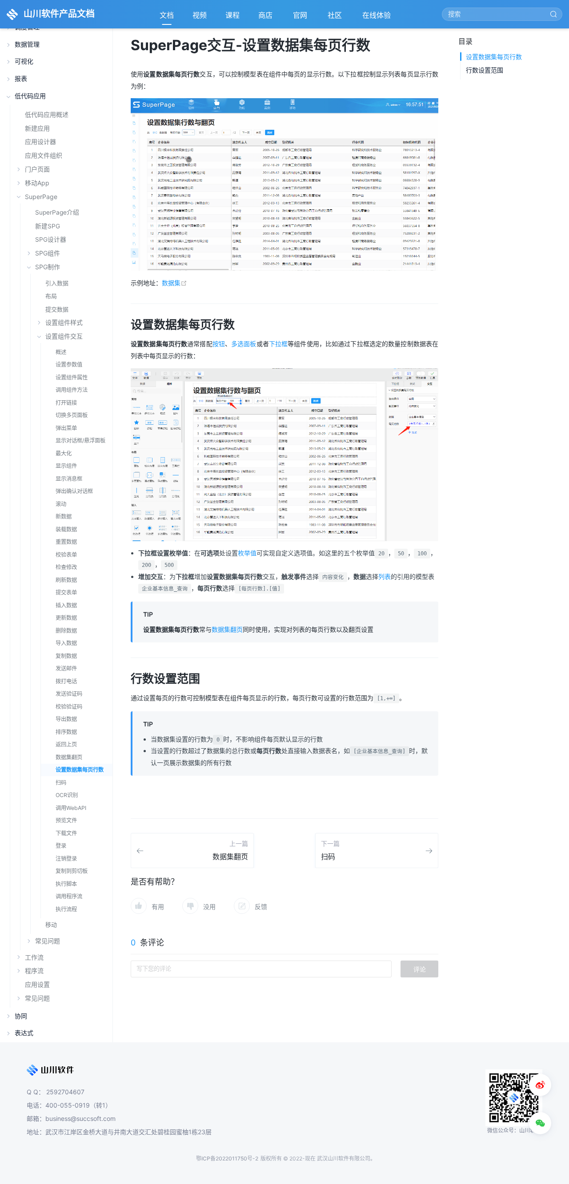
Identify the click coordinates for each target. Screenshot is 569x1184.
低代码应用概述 (46, 114)
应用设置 (37, 984)
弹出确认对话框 (74, 491)
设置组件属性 (72, 377)
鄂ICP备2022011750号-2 (227, 1158)
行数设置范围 (484, 70)
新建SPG (47, 226)
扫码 (61, 782)
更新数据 (66, 617)
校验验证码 (69, 706)
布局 (51, 295)
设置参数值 (69, 364)
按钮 (218, 343)
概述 (61, 352)
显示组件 (66, 465)
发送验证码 (69, 693)
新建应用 (37, 128)
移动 (51, 924)
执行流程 (66, 909)
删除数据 (66, 630)
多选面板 (243, 343)
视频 (199, 15)
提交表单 (66, 592)
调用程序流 (69, 896)
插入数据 (66, 605)
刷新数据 (66, 580)
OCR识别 (67, 795)
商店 (266, 18)
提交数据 (56, 309)
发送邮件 (66, 668)
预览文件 (66, 820)
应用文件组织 (43, 155)
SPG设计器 (50, 239)
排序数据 (66, 732)
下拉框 (278, 343)
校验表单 (66, 554)
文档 (167, 15)
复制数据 (66, 656)
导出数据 (66, 719)
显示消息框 (69, 478)
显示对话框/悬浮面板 (80, 440)
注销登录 (66, 858)
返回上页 (66, 744)
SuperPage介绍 (57, 212)
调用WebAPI (71, 808)
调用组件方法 (72, 390)
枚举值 (247, 553)
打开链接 (66, 402)
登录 (61, 845)
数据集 (174, 283)
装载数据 (66, 529)
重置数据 (66, 541)
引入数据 (56, 283)
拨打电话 (66, 681)
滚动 (61, 504)
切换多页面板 (72, 415)
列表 (384, 576)
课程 (232, 15)
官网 (301, 18)
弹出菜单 (66, 428)
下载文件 (66, 833)
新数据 (64, 516)
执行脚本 (66, 884)
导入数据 (66, 643)
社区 (336, 18)
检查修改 (66, 567)
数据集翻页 (69, 757)
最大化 (64, 453)
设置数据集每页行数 (80, 769)
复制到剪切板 (72, 871)
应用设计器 (40, 141)
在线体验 (377, 18)
